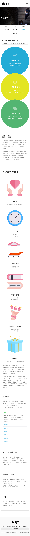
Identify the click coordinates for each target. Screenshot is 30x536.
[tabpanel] (15, 418)
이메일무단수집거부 (16, 526)
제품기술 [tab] (6, 435)
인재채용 (23, 29)
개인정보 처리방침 (6, 526)
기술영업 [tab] (6, 425)
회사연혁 (7, 29)
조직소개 (24, 26)
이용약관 (25, 526)
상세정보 (15, 528)
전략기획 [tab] (6, 412)
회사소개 (6, 26)
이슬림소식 (15, 33)
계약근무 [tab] (6, 441)
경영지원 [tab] (6, 438)
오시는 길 (15, 29)
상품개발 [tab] (6, 431)
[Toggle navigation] (27, 3)
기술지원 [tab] (6, 428)
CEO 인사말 (15, 26)
